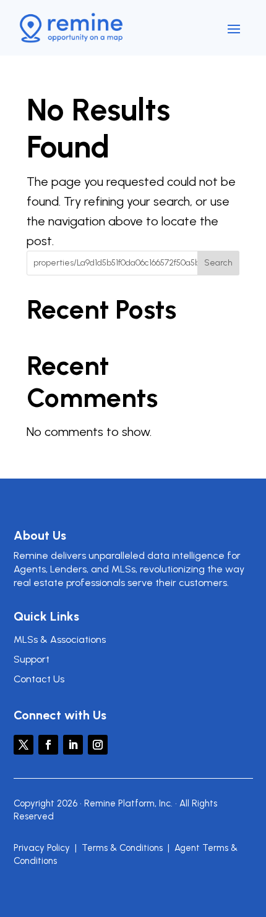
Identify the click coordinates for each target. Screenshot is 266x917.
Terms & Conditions (122, 847)
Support (31, 659)
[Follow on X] (23, 745)
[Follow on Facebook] (48, 745)
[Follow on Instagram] (98, 745)
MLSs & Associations (60, 639)
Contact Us (39, 679)
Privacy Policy (42, 847)
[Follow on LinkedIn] (73, 745)
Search (218, 263)
